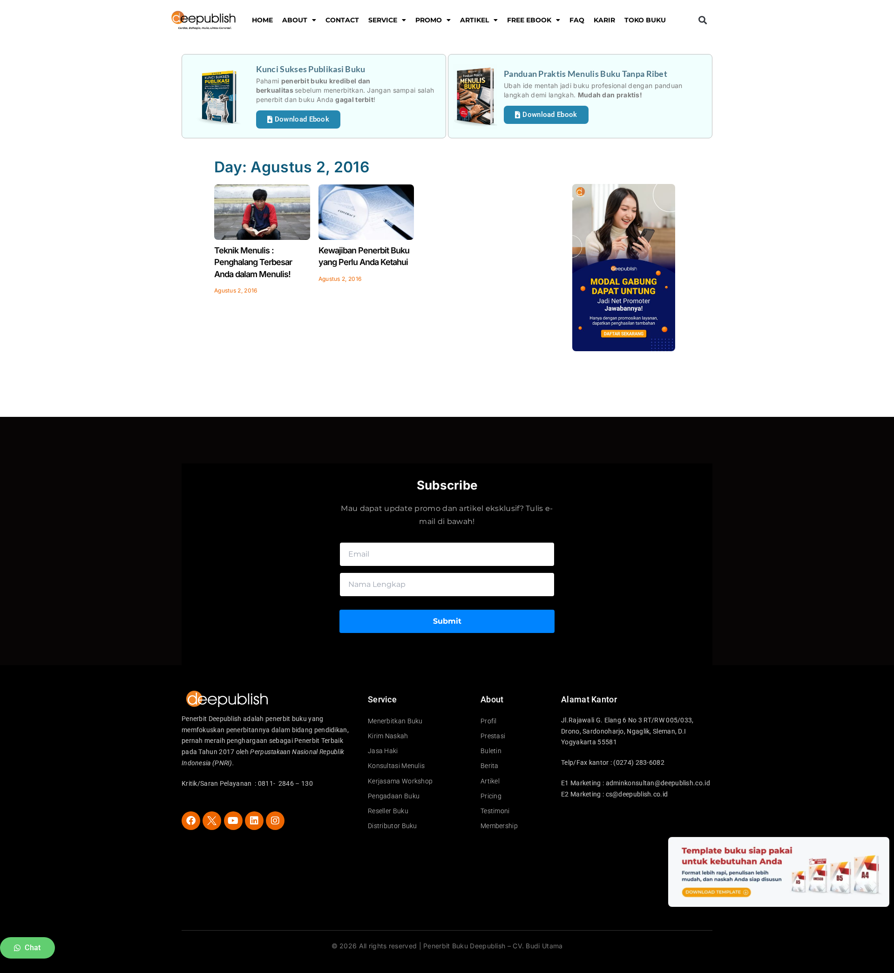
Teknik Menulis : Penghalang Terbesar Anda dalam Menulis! (253, 262)
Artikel (474, 20)
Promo (428, 20)
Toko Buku (645, 20)
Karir (604, 20)
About (294, 20)
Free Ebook (529, 20)
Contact (342, 20)
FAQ (576, 20)
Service (382, 20)
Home (262, 20)
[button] (702, 20)
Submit (447, 621)
